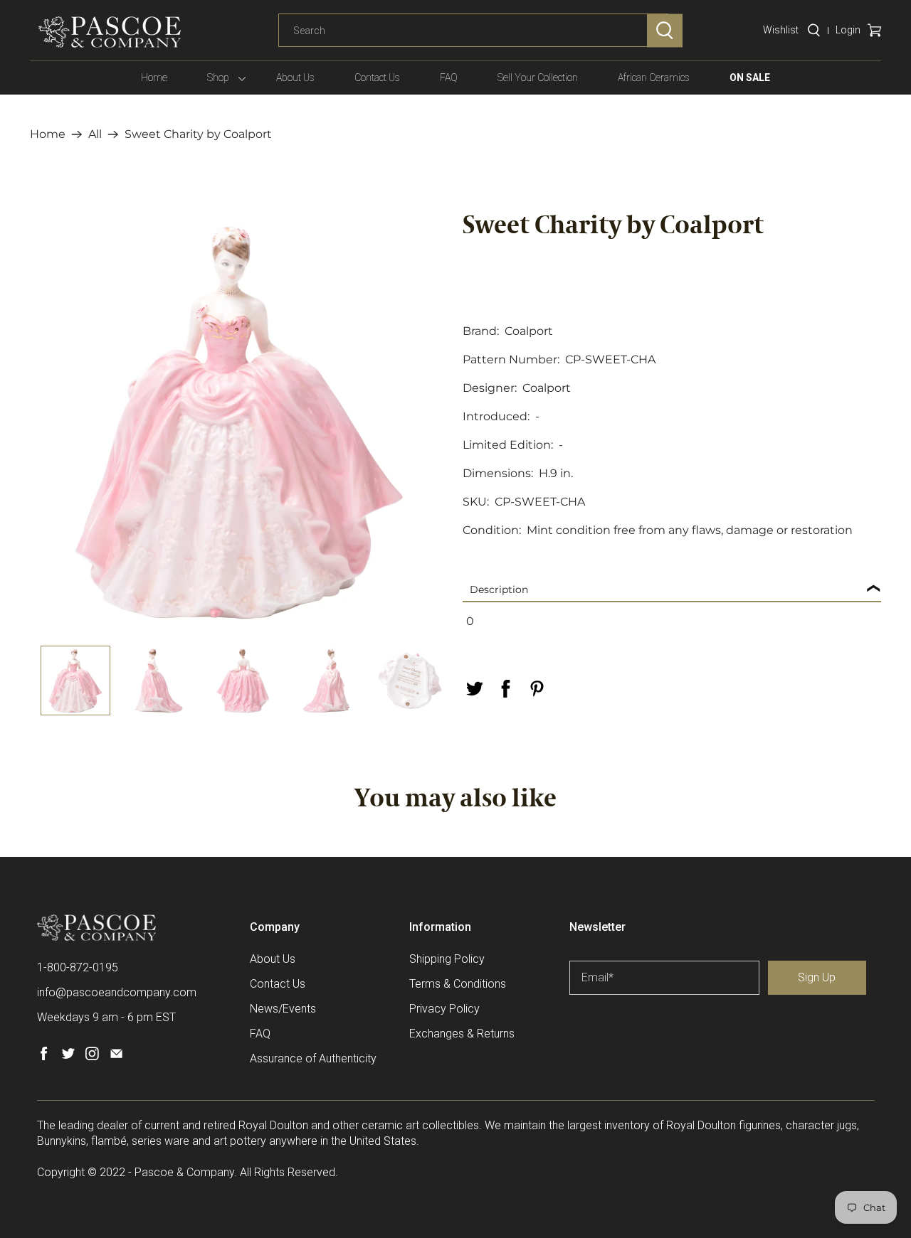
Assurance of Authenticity (313, 1058)
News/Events (283, 1008)
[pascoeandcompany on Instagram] (92, 1056)
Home (154, 77)
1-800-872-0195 (77, 967)
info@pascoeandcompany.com (116, 992)
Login (848, 30)
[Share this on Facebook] (505, 689)
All (95, 134)
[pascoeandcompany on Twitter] (68, 1056)
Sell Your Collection (537, 77)
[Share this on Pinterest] (536, 689)
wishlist (781, 30)
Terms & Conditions (457, 984)
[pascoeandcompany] (109, 32)
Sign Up (817, 977)
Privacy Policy (444, 1008)
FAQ (449, 77)
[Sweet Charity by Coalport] (239, 422)
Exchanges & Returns (462, 1033)
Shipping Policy (447, 959)
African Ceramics (654, 77)
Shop (218, 77)
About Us (295, 77)
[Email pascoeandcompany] (116, 1056)
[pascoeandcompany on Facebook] (44, 1056)
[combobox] (473, 31)
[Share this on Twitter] (474, 689)
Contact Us (377, 77)
